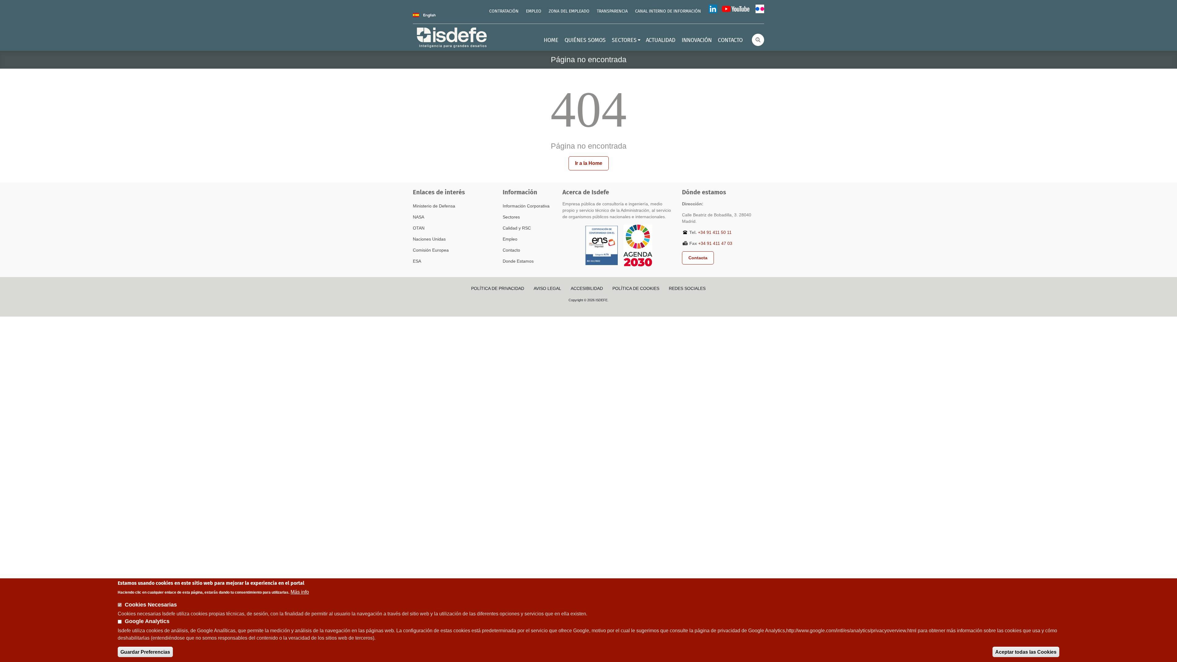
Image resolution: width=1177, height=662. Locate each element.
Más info (300, 591)
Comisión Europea (431, 250)
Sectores (511, 217)
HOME (551, 40)
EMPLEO (533, 11)
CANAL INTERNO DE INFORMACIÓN (668, 11)
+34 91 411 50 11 (715, 232)
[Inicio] (452, 37)
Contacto (511, 250)
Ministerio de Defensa (434, 206)
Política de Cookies (635, 288)
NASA (418, 217)
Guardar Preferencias (145, 651)
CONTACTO (730, 40)
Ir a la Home (588, 163)
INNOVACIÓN (697, 40)
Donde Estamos (518, 261)
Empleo (510, 239)
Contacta (697, 257)
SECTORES (624, 40)
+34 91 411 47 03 (715, 243)
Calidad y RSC (517, 228)
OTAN (419, 228)
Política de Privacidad (497, 288)
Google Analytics (147, 621)
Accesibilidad (587, 288)
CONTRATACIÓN (504, 11)
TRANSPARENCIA (612, 11)
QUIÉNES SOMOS (585, 40)
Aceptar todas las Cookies (1026, 651)
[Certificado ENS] (602, 245)
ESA (417, 261)
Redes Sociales (687, 288)
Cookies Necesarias (151, 604)
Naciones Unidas (429, 239)
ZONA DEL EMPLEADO (569, 11)
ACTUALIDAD (661, 40)
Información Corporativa (526, 206)
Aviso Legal (547, 288)
